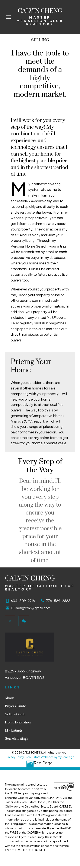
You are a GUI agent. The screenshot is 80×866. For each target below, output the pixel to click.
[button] (10, 621)
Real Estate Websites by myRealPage (50, 757)
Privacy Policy (15, 757)
